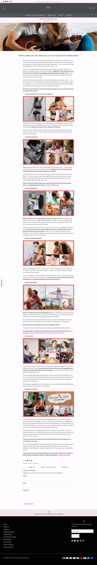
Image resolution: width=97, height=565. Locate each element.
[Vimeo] (9, 1)
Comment (26, 490)
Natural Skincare (52, 15)
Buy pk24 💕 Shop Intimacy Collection (35, 15)
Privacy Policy (7, 542)
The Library (68, 15)
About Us (6, 527)
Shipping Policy (8, 534)
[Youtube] (7, 1)
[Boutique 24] (48, 8)
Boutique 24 (10, 557)
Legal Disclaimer (8, 547)
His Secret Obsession (52, 185)
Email (24, 483)
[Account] (90, 8)
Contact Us (7, 529)
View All (61, 15)
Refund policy (7, 539)
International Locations (10, 537)
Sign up (75, 536)
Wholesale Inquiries (9, 532)
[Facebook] (5, 1)
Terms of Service (8, 544)
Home (5, 524)
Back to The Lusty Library (48, 467)
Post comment (29, 504)
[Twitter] (3, 1)
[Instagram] (11, 1)
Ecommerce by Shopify (23, 557)
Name (24, 476)
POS (15, 557)
